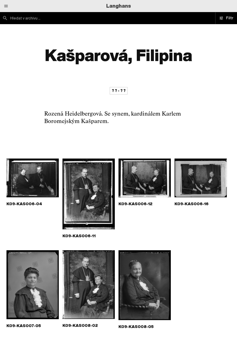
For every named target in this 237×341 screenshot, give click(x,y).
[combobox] (59, 18)
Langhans (118, 5)
